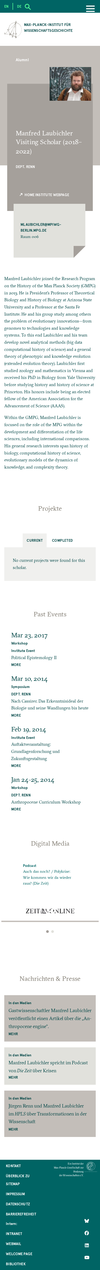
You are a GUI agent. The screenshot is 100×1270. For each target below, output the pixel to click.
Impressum (15, 1193)
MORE (16, 664)
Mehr (13, 1033)
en (6, 6)
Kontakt (13, 1165)
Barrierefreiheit (21, 1213)
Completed (62, 540)
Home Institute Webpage (46, 194)
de (19, 6)
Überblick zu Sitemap (18, 1179)
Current (35, 540)
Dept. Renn (25, 166)
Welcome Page (19, 1253)
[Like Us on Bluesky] (86, 1221)
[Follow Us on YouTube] (86, 1258)
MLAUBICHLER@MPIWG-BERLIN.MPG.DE (41, 227)
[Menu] (90, 9)
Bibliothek (16, 1263)
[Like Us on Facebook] (86, 1233)
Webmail (13, 1243)
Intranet (14, 1233)
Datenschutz (18, 1203)
